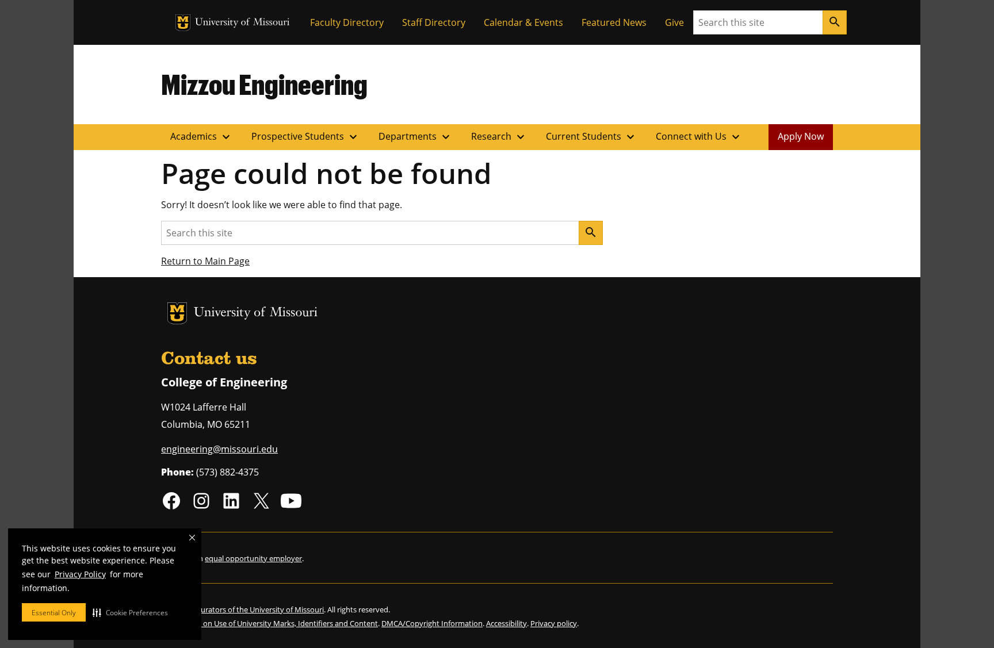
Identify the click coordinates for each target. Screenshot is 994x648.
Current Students (591, 137)
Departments (416, 137)
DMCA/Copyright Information (432, 623)
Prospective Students (305, 137)
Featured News (614, 22)
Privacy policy (553, 623)
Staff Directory (433, 22)
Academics (201, 137)
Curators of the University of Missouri (260, 609)
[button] (130, 612)
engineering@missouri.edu (219, 449)
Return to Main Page (205, 261)
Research (499, 137)
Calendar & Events (523, 22)
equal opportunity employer (253, 558)
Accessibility (506, 623)
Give (674, 22)
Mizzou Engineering (264, 84)
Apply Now (801, 136)
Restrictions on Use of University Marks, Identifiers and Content (269, 623)
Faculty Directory (347, 22)
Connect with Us (699, 137)
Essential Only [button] (54, 613)
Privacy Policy (80, 574)
